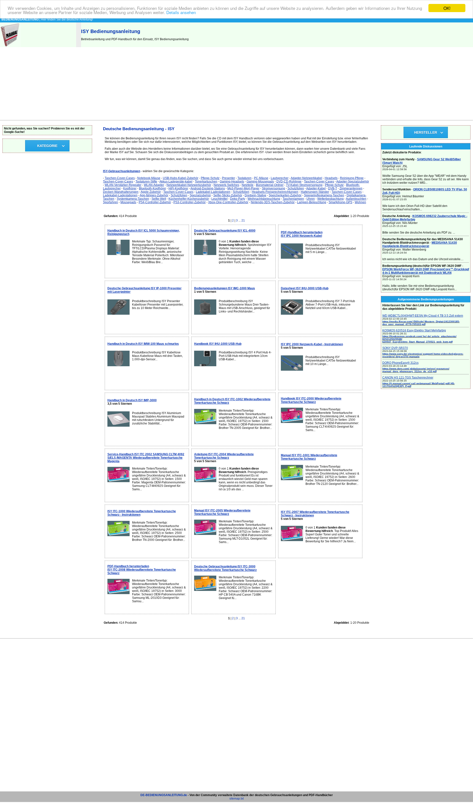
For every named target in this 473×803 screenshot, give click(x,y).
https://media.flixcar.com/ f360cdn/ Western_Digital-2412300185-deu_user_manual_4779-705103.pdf (421, 323)
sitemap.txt (236, 798)
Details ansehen (181, 12)
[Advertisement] (236, 83)
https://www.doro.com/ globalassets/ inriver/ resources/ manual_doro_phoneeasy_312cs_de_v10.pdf (415, 370)
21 (243, 220)
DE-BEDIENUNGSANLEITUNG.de (163, 795)
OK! (447, 8)
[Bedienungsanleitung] (10, 46)
